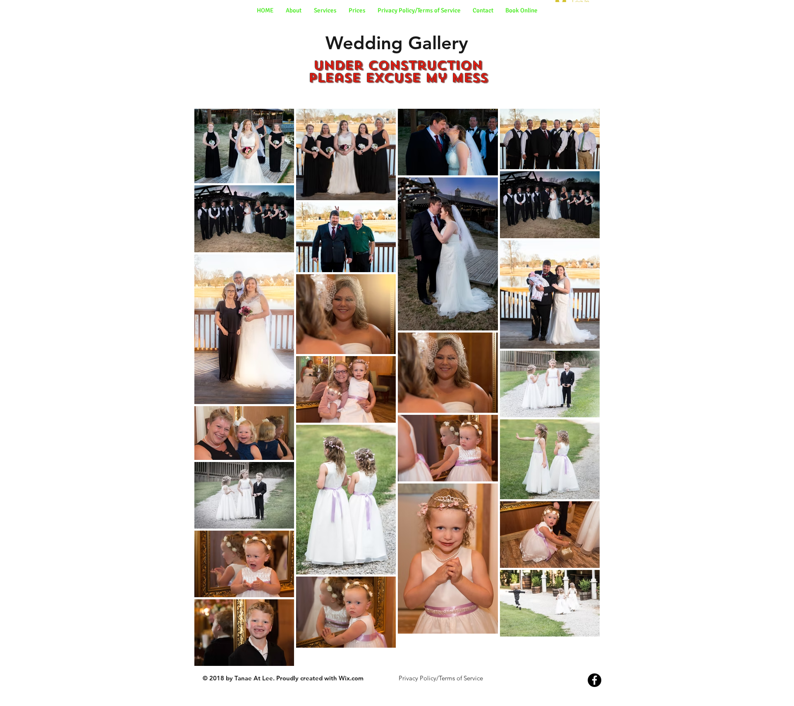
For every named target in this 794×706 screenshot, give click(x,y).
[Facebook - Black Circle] (594, 680)
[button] (325, 10)
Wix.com (351, 678)
